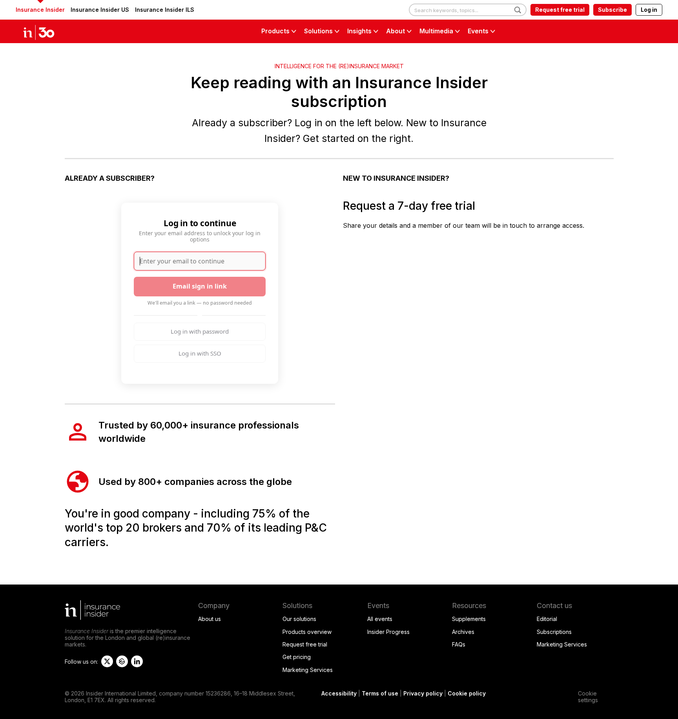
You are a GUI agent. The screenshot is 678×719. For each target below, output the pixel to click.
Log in (649, 9)
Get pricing (296, 657)
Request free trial (560, 9)
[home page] (47, 31)
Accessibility (339, 693)
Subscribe (612, 9)
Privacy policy (423, 693)
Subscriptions (554, 631)
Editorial (547, 619)
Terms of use (380, 693)
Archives (463, 631)
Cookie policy (467, 693)
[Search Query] (467, 10)
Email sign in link (200, 286)
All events (379, 619)
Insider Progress (388, 631)
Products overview (307, 631)
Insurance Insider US (100, 9)
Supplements (469, 619)
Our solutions (299, 619)
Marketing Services (307, 669)
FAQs (458, 644)
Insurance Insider (40, 9)
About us (209, 619)
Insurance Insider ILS (164, 9)
